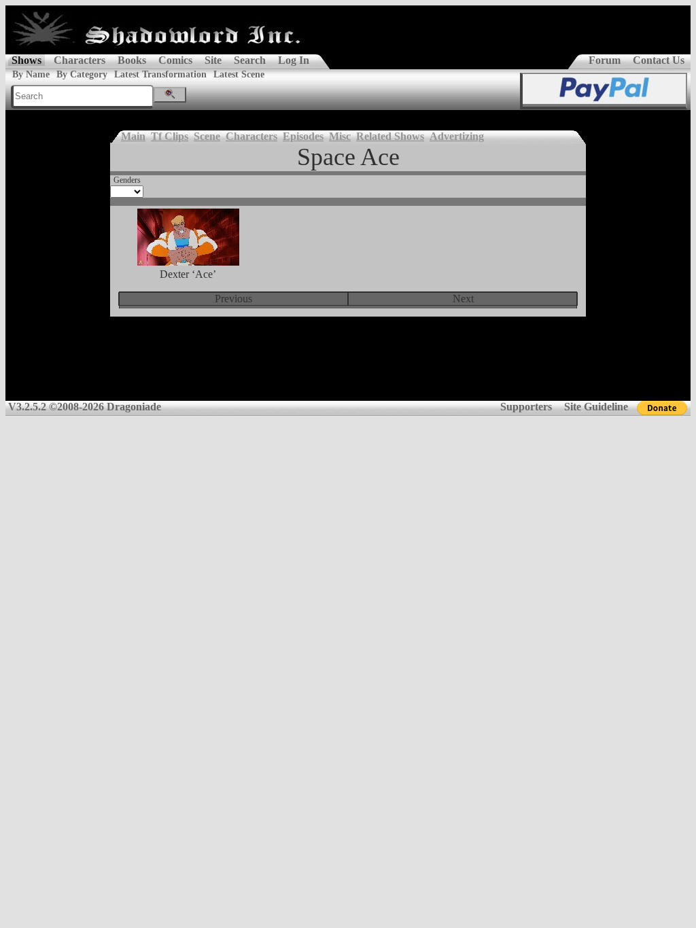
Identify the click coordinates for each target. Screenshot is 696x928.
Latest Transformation (160, 74)
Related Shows (390, 136)
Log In (293, 60)
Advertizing (457, 136)
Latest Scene (238, 74)
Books (132, 60)
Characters (79, 60)
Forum (605, 60)
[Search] (170, 95)
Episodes (303, 136)
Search (250, 60)
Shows (26, 60)
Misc (340, 136)
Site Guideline (596, 406)
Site (213, 60)
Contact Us (658, 60)
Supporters (526, 406)
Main (133, 136)
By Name (31, 74)
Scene (207, 136)
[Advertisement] (348, 367)
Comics (175, 60)
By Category (81, 74)
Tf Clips (169, 136)
